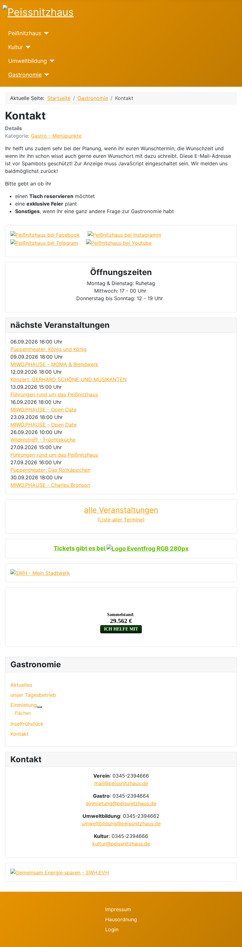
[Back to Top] (234, 939)
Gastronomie (25, 74)
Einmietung (23, 705)
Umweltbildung (27, 61)
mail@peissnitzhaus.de (121, 783)
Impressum (118, 909)
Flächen (23, 713)
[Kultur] (27, 47)
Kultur (15, 47)
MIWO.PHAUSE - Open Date (43, 409)
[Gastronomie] (45, 75)
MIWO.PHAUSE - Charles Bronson (50, 485)
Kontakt (19, 734)
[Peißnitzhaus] (45, 33)
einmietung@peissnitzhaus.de (121, 803)
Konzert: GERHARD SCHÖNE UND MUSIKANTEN (68, 379)
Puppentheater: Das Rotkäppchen (50, 470)
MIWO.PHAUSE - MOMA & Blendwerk (54, 364)
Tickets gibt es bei (80, 548)
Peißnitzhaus (24, 33)
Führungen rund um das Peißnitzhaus (54, 394)
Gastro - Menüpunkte (56, 136)
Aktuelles (21, 685)
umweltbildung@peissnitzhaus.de (121, 823)
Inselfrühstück (26, 724)
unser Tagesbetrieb (33, 695)
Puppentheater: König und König (48, 349)
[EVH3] (59, 872)
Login (111, 929)
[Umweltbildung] (51, 61)
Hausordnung (121, 919)
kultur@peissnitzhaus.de (121, 843)
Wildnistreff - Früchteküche (42, 440)
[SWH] (40, 573)
